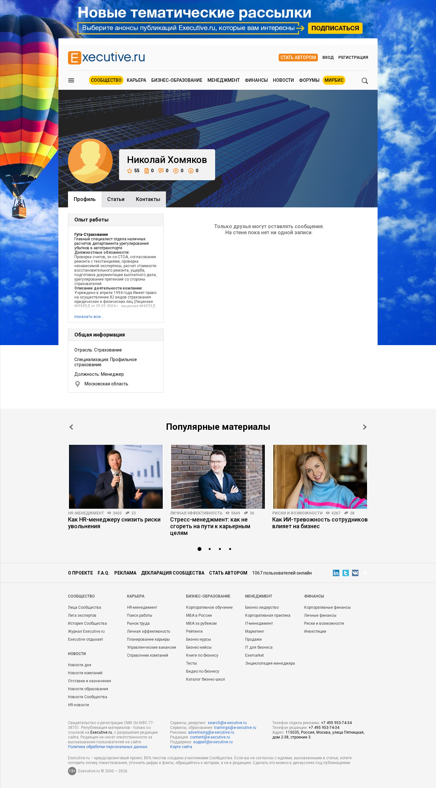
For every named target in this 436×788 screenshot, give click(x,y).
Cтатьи (115, 199)
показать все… (88, 316)
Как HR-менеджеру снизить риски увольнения (114, 522)
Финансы (256, 80)
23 (133, 513)
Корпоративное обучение (209, 607)
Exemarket (254, 655)
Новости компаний (85, 673)
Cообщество (81, 596)
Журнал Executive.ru (86, 631)
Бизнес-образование (176, 80)
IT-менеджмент (259, 623)
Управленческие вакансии (151, 647)
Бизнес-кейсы (199, 647)
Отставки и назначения (89, 681)
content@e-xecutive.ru (210, 737)
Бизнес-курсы (198, 639)
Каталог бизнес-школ (205, 679)
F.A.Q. (103, 573)
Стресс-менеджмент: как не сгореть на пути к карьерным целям (210, 526)
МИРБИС (334, 80)
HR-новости (78, 705)
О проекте (80, 573)
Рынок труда (138, 623)
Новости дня (79, 665)
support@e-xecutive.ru (213, 742)
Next (365, 427)
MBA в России (199, 615)
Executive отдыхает (85, 639)
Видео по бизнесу (202, 671)
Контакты (148, 199)
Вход (328, 57)
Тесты (191, 663)
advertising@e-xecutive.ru (211, 732)
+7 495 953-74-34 (336, 723)
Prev (71, 427)
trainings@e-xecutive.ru (235, 727)
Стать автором (298, 57)
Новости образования (88, 689)
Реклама (125, 573)
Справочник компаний (147, 655)
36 (252, 513)
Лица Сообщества (84, 607)
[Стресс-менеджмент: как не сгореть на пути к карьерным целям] (218, 477)
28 (352, 513)
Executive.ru (101, 732)
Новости (283, 80)
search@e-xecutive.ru (227, 723)
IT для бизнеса (259, 647)
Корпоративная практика (267, 615)
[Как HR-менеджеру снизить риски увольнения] (116, 477)
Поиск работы (139, 615)
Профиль (85, 199)
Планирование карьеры (148, 639)
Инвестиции (315, 631)
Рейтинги (194, 631)
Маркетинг (254, 631)
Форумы (309, 80)
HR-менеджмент (86, 513)
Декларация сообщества (172, 573)
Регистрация (353, 57)
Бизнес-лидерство (262, 607)
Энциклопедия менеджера (270, 663)
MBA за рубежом (201, 623)
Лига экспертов (82, 615)
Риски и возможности (297, 513)
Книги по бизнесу (202, 655)
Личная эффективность (196, 513)
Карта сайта (181, 747)
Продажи (253, 639)
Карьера (136, 80)
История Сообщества (87, 623)
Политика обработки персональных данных (107, 747)
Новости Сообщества (87, 697)
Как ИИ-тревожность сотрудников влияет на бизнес (320, 522)
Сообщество (106, 80)
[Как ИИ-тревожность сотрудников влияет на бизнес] (320, 477)
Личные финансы (320, 615)
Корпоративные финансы (327, 607)
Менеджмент (223, 80)
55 (136, 170)
